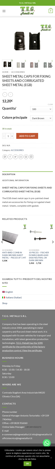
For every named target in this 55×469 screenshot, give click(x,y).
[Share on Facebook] (10, 156)
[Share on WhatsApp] (4, 156)
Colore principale (14, 117)
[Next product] (4, 94)
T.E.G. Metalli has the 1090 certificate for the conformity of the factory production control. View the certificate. (23, 346)
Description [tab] (8, 174)
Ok (27, 464)
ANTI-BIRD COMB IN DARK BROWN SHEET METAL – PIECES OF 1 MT (14, 255)
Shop (4, 303)
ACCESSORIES (18, 72)
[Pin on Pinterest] (26, 156)
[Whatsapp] (47, 443)
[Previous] (7, 40)
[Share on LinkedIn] (31, 156)
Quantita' (9, 108)
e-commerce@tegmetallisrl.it (16, 434)
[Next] (48, 40)
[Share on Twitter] (15, 156)
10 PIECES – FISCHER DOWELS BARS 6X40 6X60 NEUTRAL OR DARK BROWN (39, 256)
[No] (51, 458)
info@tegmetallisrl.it (42, 434)
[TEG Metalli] (27, 11)
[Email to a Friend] (20, 156)
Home (5, 72)
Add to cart (27, 136)
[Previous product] (10, 94)
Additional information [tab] (15, 180)
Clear (50, 104)
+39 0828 (18, 423)
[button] (4, 11)
